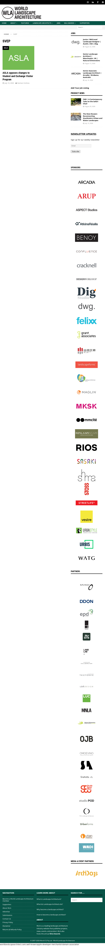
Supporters (85, 23)
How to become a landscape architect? (51, 915)
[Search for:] (89, 27)
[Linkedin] (93, 2)
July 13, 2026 (89, 123)
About (13, 23)
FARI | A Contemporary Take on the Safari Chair (92, 101)
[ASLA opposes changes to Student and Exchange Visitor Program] (18, 58)
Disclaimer (6, 926)
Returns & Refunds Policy (12, 929)
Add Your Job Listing (80, 88)
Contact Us (7, 919)
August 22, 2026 (90, 47)
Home (4, 23)
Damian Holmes (23, 83)
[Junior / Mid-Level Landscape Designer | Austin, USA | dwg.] (76, 42)
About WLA (7, 908)
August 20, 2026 (90, 106)
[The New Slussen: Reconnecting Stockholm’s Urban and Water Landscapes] (76, 117)
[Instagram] (88, 2)
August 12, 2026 (90, 63)
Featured (25, 23)
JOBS (58, 23)
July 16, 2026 (89, 80)
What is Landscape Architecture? (49, 899)
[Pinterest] (103, 2)
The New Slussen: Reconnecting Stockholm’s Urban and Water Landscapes (92, 117)
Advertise (6, 911)
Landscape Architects (42, 23)
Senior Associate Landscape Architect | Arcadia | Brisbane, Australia (92, 74)
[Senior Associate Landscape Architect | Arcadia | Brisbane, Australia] (76, 73)
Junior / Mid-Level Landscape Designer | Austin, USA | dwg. (92, 41)
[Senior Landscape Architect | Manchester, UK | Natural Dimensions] (76, 57)
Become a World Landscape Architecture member (18, 900)
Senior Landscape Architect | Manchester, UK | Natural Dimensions (91, 57)
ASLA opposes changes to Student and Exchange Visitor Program (18, 76)
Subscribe (75, 151)
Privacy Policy (8, 922)
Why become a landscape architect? (50, 909)
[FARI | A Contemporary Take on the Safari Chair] (76, 102)
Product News (78, 93)
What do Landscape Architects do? (50, 904)
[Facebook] (98, 2)
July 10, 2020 (9, 83)
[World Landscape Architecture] (21, 19)
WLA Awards (69, 23)
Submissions (7, 915)
